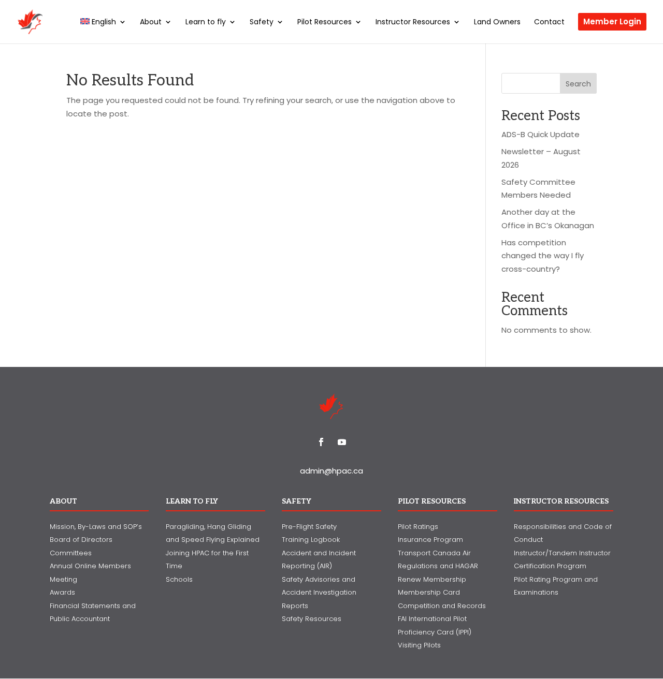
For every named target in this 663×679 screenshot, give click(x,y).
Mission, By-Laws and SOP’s (96, 527)
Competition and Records (442, 606)
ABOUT (63, 501)
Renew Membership (432, 579)
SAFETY (296, 501)
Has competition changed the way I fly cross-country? (542, 255)
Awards (62, 592)
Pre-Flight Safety (309, 527)
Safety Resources (311, 619)
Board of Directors (81, 539)
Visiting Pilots (419, 645)
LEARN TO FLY (192, 501)
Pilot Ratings (418, 527)
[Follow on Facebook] (321, 442)
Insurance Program (430, 539)
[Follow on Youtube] (342, 442)
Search (578, 84)
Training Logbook (311, 539)
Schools (179, 579)
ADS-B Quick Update (540, 134)
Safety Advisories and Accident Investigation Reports (319, 592)
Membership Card (429, 592)
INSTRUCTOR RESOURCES (561, 501)
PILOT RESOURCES (432, 501)
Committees (71, 553)
